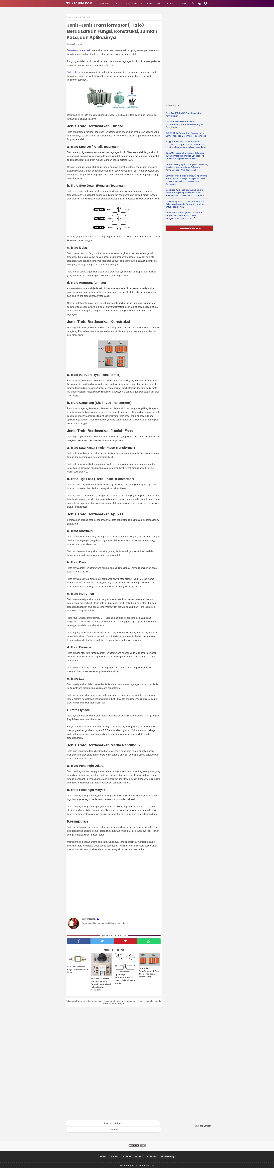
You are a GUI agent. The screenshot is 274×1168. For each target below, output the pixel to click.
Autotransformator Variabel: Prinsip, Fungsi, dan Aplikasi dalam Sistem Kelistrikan (101, 984)
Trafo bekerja (74, 72)
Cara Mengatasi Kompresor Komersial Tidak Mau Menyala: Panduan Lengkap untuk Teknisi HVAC (185, 204)
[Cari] (193, 4)
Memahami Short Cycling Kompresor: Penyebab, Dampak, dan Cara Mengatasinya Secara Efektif (184, 215)
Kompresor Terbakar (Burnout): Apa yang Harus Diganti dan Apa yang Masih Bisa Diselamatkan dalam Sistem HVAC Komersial (186, 180)
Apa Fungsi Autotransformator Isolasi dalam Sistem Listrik (125, 978)
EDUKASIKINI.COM (79, 3)
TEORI (184, 3)
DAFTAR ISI (103, 3)
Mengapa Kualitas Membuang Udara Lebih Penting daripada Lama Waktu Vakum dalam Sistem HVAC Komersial (185, 192)
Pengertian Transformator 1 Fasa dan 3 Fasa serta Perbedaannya (149, 972)
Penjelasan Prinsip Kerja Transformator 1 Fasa (77, 969)
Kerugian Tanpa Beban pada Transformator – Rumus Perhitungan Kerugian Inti (184, 124)
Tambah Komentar (74, 44)
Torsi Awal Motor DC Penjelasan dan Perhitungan (184, 114)
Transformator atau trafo (79, 50)
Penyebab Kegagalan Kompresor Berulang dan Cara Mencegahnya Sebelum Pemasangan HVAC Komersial (187, 167)
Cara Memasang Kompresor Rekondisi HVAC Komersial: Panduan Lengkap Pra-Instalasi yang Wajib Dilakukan (185, 156)
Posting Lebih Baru (113, 1123)
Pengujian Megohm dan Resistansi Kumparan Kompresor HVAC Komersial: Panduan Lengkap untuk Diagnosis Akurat (186, 144)
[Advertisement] (115, 884)
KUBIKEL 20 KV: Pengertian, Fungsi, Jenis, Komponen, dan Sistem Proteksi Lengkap (186, 134)
